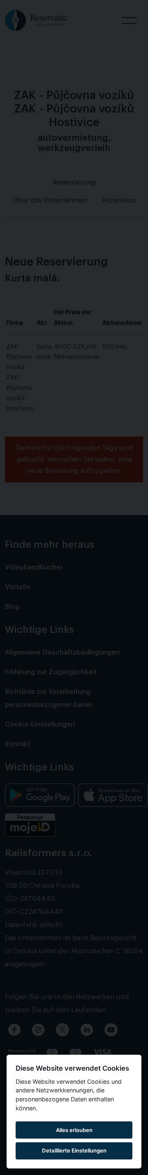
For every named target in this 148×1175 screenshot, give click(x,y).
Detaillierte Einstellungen (74, 1150)
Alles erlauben (74, 1130)
